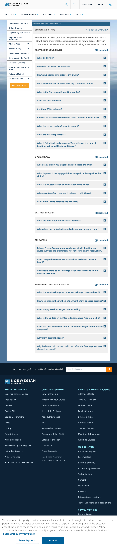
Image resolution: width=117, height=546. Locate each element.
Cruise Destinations (14, 416)
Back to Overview (98, 29)
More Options (27, 540)
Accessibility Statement (89, 468)
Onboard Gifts (85, 405)
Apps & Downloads (51, 416)
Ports (7, 422)
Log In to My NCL (19, 86)
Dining (8, 428)
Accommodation (13, 439)
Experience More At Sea (17, 394)
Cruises (8, 405)
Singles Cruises (85, 416)
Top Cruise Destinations (19, 462)
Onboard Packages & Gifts (17, 68)
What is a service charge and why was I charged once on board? (68, 292)
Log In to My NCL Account (19, 32)
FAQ (44, 422)
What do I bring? (45, 57)
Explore (9, 14)
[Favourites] (75, 4)
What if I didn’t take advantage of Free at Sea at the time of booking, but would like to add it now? (66, 144)
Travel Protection (50, 451)
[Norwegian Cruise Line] (16, 4)
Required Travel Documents (15, 38)
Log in (99, 4)
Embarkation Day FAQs (18, 23)
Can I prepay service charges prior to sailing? (59, 309)
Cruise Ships (11, 411)
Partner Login (85, 514)
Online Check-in (15, 28)
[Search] (66, 4)
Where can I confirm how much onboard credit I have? (64, 193)
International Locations (89, 497)
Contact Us (47, 445)
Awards (82, 491)
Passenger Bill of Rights (53, 434)
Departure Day (15, 48)
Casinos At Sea (85, 422)
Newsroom (83, 485)
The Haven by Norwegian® (18, 445)
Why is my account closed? (50, 337)
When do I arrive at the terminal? (53, 66)
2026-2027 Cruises (87, 399)
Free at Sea (10, 399)
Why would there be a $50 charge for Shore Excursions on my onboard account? (67, 272)
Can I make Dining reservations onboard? (57, 201)
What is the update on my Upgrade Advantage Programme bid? (68, 318)
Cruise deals (28, 14)
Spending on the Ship (18, 53)
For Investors (84, 457)
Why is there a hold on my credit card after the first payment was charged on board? (69, 347)
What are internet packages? (51, 134)
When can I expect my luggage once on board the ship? (64, 164)
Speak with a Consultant (54, 460)
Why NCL (48, 14)
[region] (58, 531)
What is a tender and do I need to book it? (58, 126)
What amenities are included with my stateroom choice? (65, 83)
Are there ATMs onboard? (49, 109)
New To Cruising (50, 394)
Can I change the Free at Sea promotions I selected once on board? (66, 261)
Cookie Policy (10, 533)
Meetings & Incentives (89, 434)
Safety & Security (86, 462)
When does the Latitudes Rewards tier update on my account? (68, 229)
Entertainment (12, 434)
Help (78, 14)
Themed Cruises (86, 428)
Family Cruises (85, 411)
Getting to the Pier (51, 439)
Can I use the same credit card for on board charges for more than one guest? (70, 328)
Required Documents (52, 428)
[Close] (112, 520)
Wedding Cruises (86, 439)
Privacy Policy (27, 533)
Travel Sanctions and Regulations (94, 502)
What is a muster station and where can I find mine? (63, 184)
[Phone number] (109, 4)
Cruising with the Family (19, 58)
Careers (82, 479)
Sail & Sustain (85, 474)
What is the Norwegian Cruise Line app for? (58, 92)
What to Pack (14, 44)
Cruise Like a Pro (16, 78)
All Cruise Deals (86, 394)
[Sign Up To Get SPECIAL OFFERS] (109, 369)
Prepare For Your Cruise (38, 24)
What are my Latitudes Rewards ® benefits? (59, 220)
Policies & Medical (16, 74)
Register (87, 4)
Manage (64, 14)
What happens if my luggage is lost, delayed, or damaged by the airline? (69, 175)
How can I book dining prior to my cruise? (58, 74)
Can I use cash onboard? (49, 100)
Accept (53, 540)
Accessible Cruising (17, 63)
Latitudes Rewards (14, 451)
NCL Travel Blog (13, 457)
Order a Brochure (50, 405)
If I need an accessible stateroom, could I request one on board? (68, 117)
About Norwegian (87, 451)
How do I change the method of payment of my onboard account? (70, 300)
